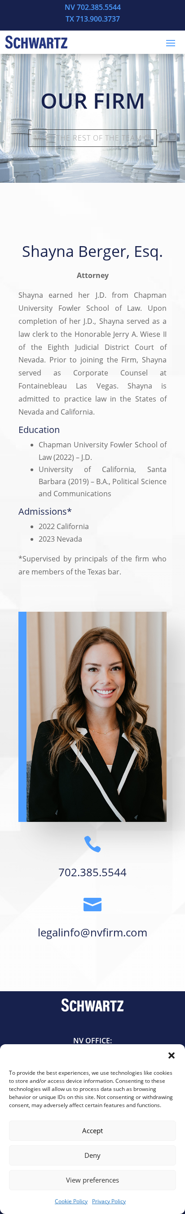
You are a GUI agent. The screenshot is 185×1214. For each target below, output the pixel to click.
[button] (171, 1055)
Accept (92, 1130)
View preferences (92, 1179)
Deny (92, 1155)
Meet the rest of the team (88, 138)
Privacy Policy (109, 1201)
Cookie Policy (71, 1201)
